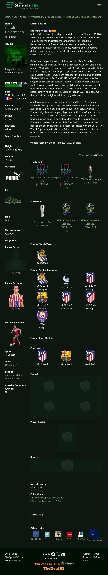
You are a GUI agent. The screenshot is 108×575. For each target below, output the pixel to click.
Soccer (25, 16)
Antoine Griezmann (91, 16)
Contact (87, 560)
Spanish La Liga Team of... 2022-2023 (66, 181)
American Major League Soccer (47, 16)
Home (8, 16)
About (86, 553)
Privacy (87, 557)
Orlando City (72, 16)
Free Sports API (13, 560)
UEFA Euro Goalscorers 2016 (45, 501)
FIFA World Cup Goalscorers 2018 (48, 497)
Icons (91, 155)
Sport (16, 16)
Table (100, 155)
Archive (16, 272)
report (19, 72)
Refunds (97, 557)
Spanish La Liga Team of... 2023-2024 (42, 181)
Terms (95, 553)
